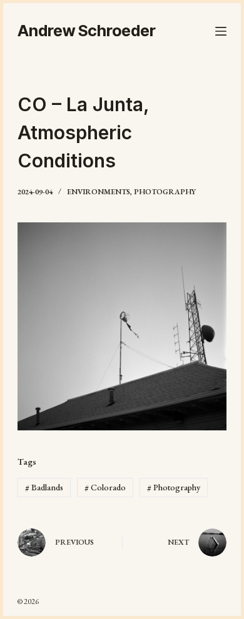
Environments (98, 192)
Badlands (44, 487)
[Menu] (220, 31)
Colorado (105, 487)
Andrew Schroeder (87, 30)
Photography (165, 192)
